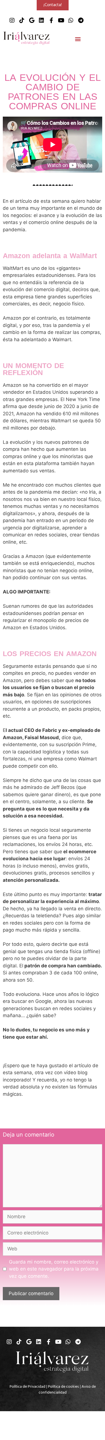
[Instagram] (12, 20)
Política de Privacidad (27, 1386)
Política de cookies (63, 1386)
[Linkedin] (41, 20)
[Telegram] (80, 20)
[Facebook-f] (51, 20)
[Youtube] (61, 20)
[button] (77, 39)
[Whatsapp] (70, 20)
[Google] (31, 20)
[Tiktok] (21, 20)
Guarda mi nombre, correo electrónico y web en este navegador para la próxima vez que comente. (54, 1269)
